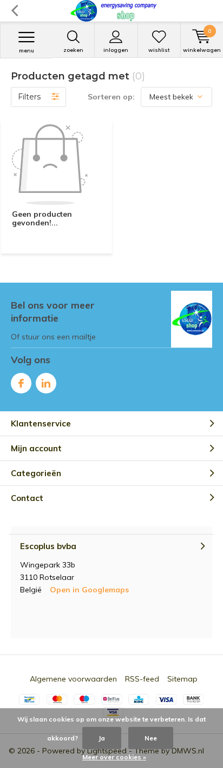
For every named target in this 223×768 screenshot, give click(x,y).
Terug (14, 11)
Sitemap (182, 679)
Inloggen (115, 50)
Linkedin (46, 383)
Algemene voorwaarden (73, 679)
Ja (102, 738)
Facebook (21, 383)
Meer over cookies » (114, 757)
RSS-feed (142, 679)
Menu (26, 50)
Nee (151, 738)
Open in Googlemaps (89, 590)
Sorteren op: (111, 97)
